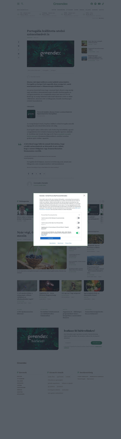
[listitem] (60, 215)
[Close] (84, 196)
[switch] (78, 218)
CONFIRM (50, 238)
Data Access (60, 243)
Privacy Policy (68, 243)
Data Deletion (53, 243)
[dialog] (60, 219)
